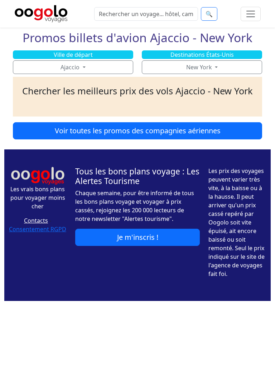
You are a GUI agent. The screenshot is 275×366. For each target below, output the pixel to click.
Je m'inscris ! (137, 237)
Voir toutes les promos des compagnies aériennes (138, 130)
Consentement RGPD (37, 229)
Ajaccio (71, 67)
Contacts (36, 220)
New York (199, 67)
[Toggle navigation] (251, 14)
